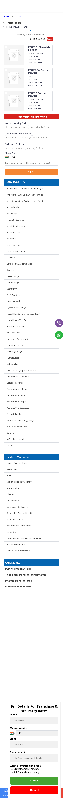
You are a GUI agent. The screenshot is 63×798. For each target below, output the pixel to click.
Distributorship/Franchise (26, 768)
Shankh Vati (12, 469)
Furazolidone (13, 500)
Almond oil (12, 532)
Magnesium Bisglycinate (17, 507)
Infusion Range (13, 332)
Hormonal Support (15, 326)
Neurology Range (14, 351)
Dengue (10, 270)
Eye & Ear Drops (14, 295)
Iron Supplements (15, 345)
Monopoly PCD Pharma (18, 586)
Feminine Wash (13, 301)
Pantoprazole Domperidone (20, 525)
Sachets (10, 433)
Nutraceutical (13, 357)
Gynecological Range (16, 307)
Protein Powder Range (17, 426)
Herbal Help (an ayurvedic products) (23, 314)
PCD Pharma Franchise (18, 568)
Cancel (34, 790)
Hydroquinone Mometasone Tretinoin (24, 538)
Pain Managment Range (17, 389)
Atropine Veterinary (16, 544)
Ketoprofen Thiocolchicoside (20, 513)
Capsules (11, 257)
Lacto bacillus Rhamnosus (18, 550)
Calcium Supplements (16, 251)
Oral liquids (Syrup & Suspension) (22, 370)
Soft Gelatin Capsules (16, 439)
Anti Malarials (13, 207)
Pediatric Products (15, 414)
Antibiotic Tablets (15, 232)
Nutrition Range (14, 364)
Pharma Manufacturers (19, 580)
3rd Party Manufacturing (26, 772)
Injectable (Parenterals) (17, 339)
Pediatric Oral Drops (16, 401)
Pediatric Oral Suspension (18, 408)
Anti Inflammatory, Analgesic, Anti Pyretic (25, 201)
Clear (49, 39)
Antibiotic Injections (16, 226)
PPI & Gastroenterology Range (20, 420)
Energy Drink (12, 288)
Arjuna (10, 475)
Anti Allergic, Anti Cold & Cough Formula (25, 194)
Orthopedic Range (15, 382)
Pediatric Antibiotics (16, 395)
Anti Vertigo (12, 213)
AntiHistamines (13, 245)
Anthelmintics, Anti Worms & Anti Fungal (25, 188)
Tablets (10, 445)
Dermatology (13, 282)
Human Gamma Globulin (18, 463)
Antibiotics (11, 238)
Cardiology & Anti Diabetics (19, 263)
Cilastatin (11, 494)
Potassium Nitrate (15, 519)
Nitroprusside (13, 488)
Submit (34, 780)
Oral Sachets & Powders (18, 376)
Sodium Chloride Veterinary (19, 481)
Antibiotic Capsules (15, 220)
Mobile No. (10, 153)
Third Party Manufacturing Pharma (25, 574)
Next (32, 171)
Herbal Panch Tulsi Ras (17, 320)
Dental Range (13, 276)
